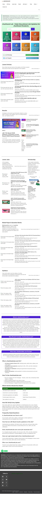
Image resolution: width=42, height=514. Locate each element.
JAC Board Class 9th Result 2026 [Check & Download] (16, 48)
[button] (39, 9)
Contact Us (5, 6)
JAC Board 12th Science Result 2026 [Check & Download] (16, 37)
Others (35, 4)
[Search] (33, 29)
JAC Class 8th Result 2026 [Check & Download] (25, 48)
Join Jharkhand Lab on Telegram (32, 58)
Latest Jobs (14, 4)
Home (4, 4)
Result (19, 4)
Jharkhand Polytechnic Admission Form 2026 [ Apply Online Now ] (6, 38)
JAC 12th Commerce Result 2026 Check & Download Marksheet (25, 37)
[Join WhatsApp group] (2, 451)
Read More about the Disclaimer (10, 466)
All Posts (8, 4)
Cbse (31, 4)
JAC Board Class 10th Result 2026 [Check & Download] (6, 48)
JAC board (25, 4)
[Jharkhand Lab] (6, 1)
